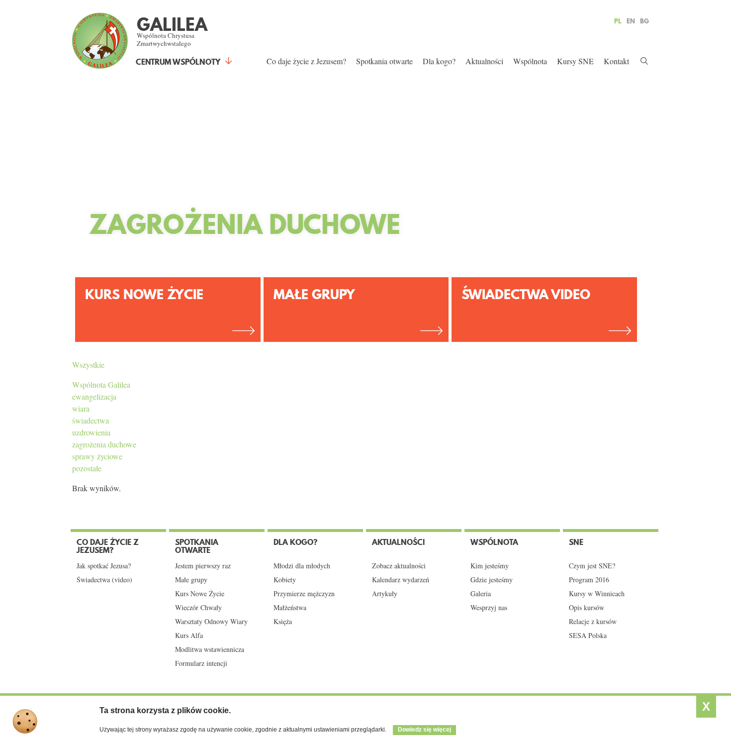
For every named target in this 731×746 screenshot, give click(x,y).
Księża (283, 622)
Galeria (480, 594)
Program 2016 (589, 580)
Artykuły (384, 594)
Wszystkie (88, 364)
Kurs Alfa (189, 635)
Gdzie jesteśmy (491, 580)
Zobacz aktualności (399, 566)
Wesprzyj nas (488, 608)
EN (631, 20)
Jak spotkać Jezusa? (104, 566)
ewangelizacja (94, 396)
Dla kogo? (439, 61)
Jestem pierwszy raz (203, 566)
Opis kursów (586, 608)
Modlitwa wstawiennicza (209, 649)
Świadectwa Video (525, 294)
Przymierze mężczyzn (304, 594)
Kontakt (616, 61)
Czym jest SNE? (592, 566)
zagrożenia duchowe (104, 444)
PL (618, 20)
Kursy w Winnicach (597, 594)
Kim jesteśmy (489, 566)
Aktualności (484, 61)
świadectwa (90, 420)
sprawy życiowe (97, 456)
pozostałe (86, 468)
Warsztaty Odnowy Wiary (211, 622)
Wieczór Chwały (198, 608)
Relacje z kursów (593, 622)
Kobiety (285, 580)
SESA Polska (588, 635)
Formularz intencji (201, 663)
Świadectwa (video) (104, 580)
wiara (81, 408)
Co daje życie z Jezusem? (306, 61)
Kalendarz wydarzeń (400, 580)
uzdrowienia (91, 432)
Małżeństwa (290, 608)
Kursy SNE (575, 61)
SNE (576, 541)
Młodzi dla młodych (302, 566)
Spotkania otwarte (384, 61)
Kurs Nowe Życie (144, 294)
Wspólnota (530, 61)
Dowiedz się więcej (424, 729)
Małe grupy (314, 294)
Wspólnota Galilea (101, 384)
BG (644, 20)
